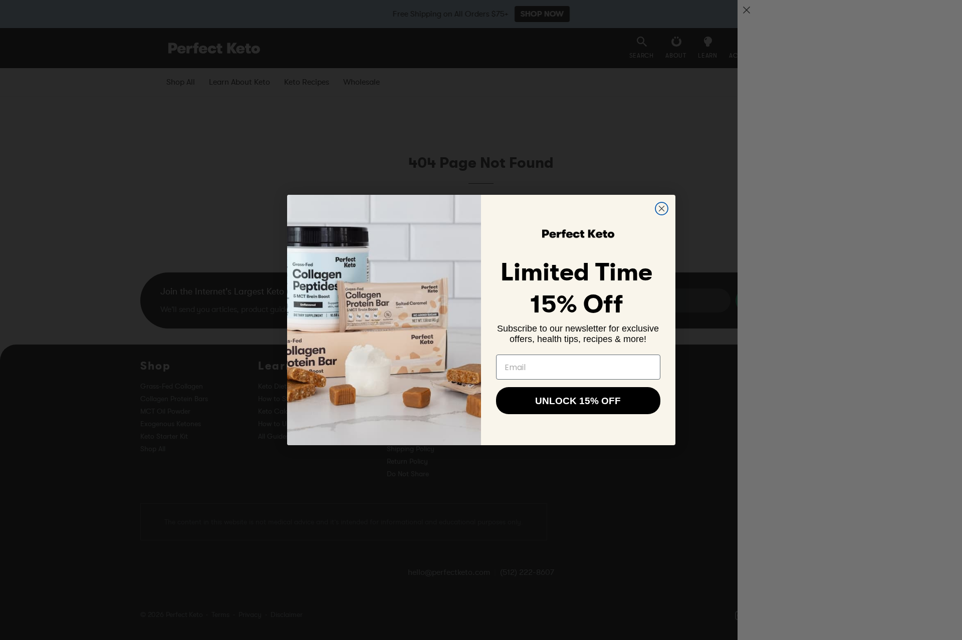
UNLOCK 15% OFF (578, 401)
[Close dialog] (661, 208)
